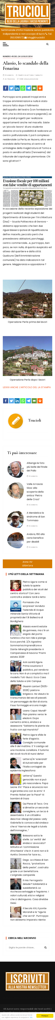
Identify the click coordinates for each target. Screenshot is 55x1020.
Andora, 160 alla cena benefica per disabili (36, 537)
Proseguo (45, 1016)
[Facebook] (5, 88)
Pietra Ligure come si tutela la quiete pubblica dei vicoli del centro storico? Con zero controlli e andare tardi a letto (29, 589)
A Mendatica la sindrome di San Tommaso (36, 516)
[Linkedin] (17, 88)
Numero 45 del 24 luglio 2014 (18, 56)
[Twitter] (11, 88)
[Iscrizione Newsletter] (27, 981)
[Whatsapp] (22, 88)
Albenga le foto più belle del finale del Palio (37, 466)
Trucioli (11, 79)
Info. (31, 1017)
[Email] (34, 88)
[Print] (40, 88)
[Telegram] (28, 88)
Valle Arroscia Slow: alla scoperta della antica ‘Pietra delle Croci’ (35, 491)
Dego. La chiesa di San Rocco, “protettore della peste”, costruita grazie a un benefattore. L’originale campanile (29, 867)
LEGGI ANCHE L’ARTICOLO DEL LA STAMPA (27, 387)
